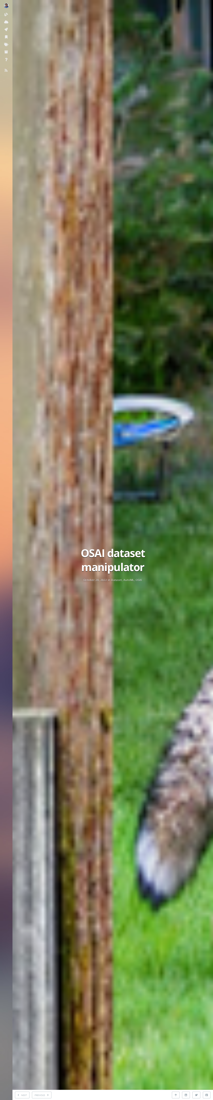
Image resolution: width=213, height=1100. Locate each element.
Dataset (116, 580)
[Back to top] (176, 1095)
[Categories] (6, 37)
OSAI (139, 580)
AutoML (128, 580)
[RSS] (6, 70)
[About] (6, 59)
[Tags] (6, 44)
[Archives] (6, 52)
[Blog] (6, 14)
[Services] (6, 22)
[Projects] (6, 29)
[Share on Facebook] (207, 1095)
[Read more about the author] (6, 5)
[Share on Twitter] (196, 1095)
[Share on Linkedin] (186, 1095)
